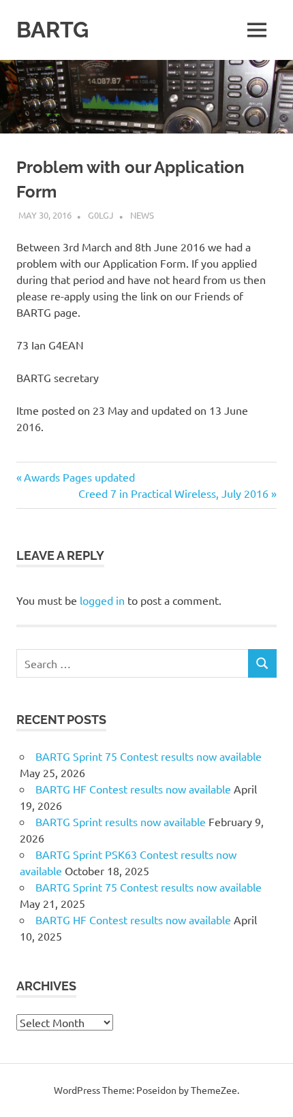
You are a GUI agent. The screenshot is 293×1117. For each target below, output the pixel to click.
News (142, 215)
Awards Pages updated (79, 477)
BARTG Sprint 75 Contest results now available (148, 756)
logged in (102, 600)
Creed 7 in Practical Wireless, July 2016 (173, 493)
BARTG (52, 29)
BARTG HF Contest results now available (133, 789)
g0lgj (101, 215)
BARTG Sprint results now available (120, 821)
